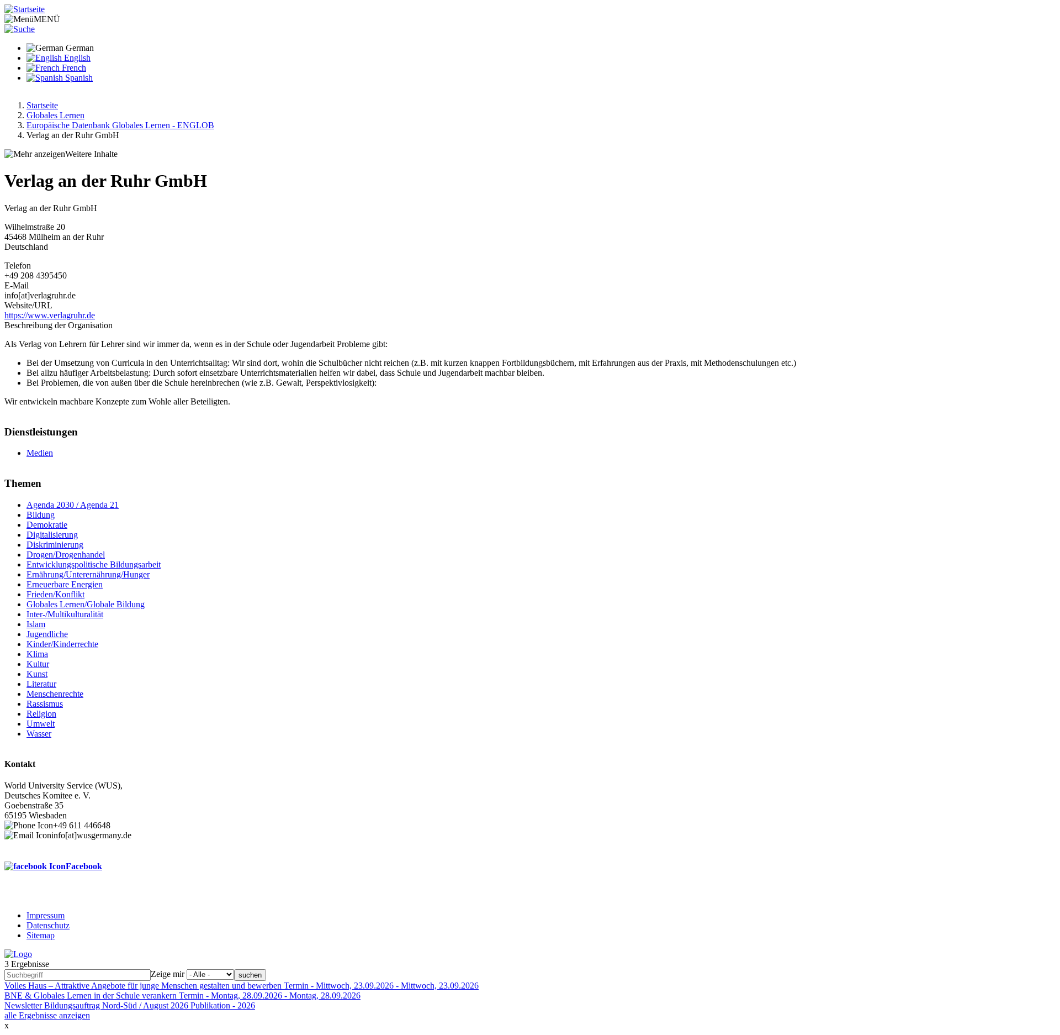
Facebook (84, 866)
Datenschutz (48, 925)
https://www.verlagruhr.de (49, 315)
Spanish (78, 77)
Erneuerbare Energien (64, 584)
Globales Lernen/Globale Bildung (85, 604)
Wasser (38, 733)
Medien (39, 453)
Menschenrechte (54, 693)
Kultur (37, 664)
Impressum (45, 915)
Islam (35, 624)
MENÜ (47, 19)
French (73, 67)
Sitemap (40, 935)
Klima (37, 654)
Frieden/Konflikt (55, 594)
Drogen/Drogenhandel (65, 554)
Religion (41, 713)
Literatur (41, 684)
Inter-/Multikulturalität (64, 614)
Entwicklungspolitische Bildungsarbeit (93, 564)
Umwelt (40, 723)
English (76, 57)
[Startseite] (24, 9)
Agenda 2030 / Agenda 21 (72, 504)
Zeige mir (167, 974)
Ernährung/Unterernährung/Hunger (88, 574)
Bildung (40, 514)
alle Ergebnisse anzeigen (47, 1015)
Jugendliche (47, 634)
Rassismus (44, 703)
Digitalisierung (52, 534)
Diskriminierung (54, 544)
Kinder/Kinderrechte (62, 644)
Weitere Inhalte (91, 154)
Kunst (36, 674)
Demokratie (46, 524)
